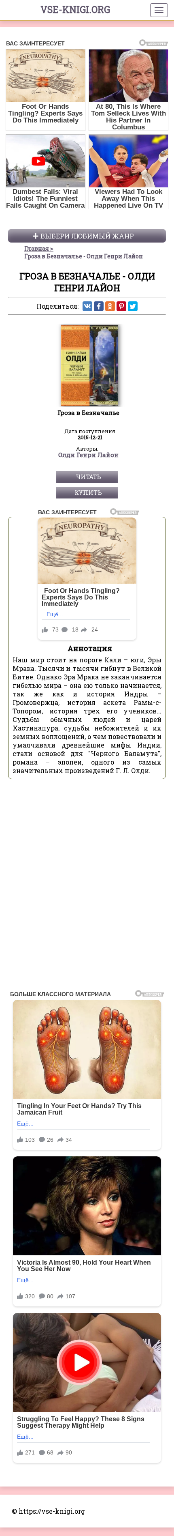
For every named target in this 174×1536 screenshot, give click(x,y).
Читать (88, 477)
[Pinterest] (121, 306)
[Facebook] (99, 306)
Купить (88, 492)
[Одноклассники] (110, 306)
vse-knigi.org (75, 9)
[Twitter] (133, 306)
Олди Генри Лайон (88, 455)
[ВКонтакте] (87, 306)
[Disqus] (87, 887)
